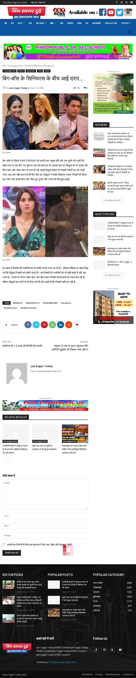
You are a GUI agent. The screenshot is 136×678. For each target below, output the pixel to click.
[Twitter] (126, 3)
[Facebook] (117, 3)
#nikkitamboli (10, 307)
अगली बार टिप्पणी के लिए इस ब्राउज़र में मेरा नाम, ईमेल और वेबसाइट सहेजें (39, 544)
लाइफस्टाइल (31, 71)
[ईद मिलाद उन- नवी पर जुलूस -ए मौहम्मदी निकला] (99, 265)
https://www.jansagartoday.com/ (46, 371)
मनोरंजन (21, 71)
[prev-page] (4, 460)
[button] (129, 32)
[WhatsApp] (52, 324)
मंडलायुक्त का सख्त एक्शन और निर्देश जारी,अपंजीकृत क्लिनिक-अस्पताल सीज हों (74, 449)
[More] (77, 324)
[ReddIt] (68, 324)
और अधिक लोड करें (112, 200)
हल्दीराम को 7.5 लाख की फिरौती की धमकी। (23, 345)
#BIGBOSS (17, 303)
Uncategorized (14, 65)
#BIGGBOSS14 (32, 303)
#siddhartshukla (28, 307)
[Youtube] (131, 3)
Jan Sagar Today (18, 88)
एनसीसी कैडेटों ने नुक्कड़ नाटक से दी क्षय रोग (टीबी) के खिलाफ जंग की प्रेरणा (15, 449)
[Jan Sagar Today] (26, 13)
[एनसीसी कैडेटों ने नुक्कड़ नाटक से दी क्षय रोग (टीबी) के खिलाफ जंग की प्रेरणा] (15, 434)
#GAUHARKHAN (50, 303)
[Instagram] (122, 3)
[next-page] (10, 460)
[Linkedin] (60, 324)
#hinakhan (66, 303)
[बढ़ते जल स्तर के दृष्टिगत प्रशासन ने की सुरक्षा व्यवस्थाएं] (45, 434)
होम (3, 65)
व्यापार (40, 71)
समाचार (47, 71)
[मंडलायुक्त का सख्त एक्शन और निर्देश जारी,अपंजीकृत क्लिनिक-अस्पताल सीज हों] (75, 434)
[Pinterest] (44, 324)
